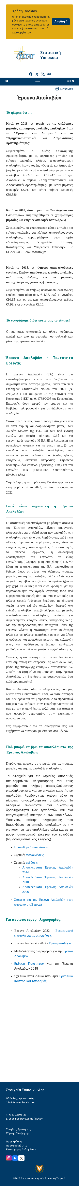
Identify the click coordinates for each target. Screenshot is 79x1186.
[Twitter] (37, 74)
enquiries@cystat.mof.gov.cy (26, 1118)
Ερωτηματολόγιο (60, 943)
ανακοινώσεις (35, 855)
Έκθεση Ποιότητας (29, 964)
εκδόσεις (31, 862)
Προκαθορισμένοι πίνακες (31, 847)
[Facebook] (31, 74)
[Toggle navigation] (38, 81)
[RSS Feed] (43, 74)
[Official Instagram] (9, 1157)
